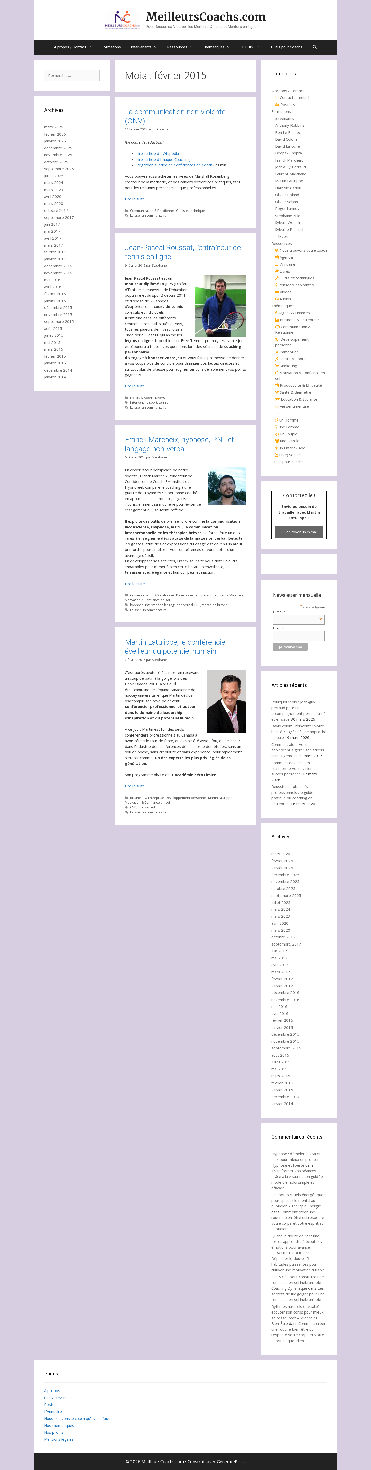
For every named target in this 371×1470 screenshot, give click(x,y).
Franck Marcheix (231, 595)
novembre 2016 (58, 272)
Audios (285, 298)
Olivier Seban (286, 201)
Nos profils (53, 1432)
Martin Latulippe (220, 797)
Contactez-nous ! (294, 97)
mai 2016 (52, 279)
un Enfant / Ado (291, 447)
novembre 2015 (58, 314)
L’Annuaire (53, 1411)
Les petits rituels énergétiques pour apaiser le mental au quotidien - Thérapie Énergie (298, 1200)
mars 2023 (53, 189)
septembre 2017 (59, 217)
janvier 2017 (55, 258)
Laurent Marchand (290, 173)
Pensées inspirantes (295, 284)
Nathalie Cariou (288, 187)
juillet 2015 (53, 335)
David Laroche (287, 146)
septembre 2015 (59, 321)
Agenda (286, 257)
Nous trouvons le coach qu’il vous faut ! (77, 1418)
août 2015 (53, 328)
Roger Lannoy (287, 208)
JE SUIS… (247, 47)
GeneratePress (231, 1461)
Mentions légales (59, 1439)
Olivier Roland (287, 194)
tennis (163, 402)
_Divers (159, 397)
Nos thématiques (59, 1425)
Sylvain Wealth (287, 222)
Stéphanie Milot (288, 215)
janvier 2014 (55, 376)
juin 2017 (52, 224)
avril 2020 (52, 196)
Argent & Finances (293, 312)
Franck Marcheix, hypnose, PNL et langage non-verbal (179, 444)
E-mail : (297, 612)
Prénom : (280, 628)
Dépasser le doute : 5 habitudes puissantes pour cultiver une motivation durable (298, 1264)
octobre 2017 (56, 210)
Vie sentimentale (294, 406)
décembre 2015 (58, 307)
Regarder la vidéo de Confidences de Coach (174, 164)
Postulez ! (288, 104)
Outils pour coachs (286, 47)
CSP (133, 807)
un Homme (288, 420)
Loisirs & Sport (141, 397)
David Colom (286, 139)
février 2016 (55, 293)
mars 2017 (53, 245)
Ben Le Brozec (288, 132)
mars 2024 (53, 182)
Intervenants (141, 47)
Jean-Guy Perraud (290, 166)
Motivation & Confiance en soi (147, 600)
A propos (52, 1390)
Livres (284, 271)
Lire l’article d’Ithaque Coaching (163, 159)
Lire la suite (135, 198)
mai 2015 (52, 342)
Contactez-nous (58, 1397)
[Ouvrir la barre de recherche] (314, 47)
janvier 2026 (55, 140)
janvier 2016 (55, 300)
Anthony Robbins (289, 125)
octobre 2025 (56, 161)
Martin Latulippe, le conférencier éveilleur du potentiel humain (176, 646)
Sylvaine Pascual (289, 229)
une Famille (289, 440)
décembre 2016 (58, 265)
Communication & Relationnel (152, 210)
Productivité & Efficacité (300, 385)
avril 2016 (52, 286)
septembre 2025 (59, 168)
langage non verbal (178, 604)
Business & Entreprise (147, 797)
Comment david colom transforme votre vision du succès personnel (294, 768)
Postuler (51, 1404)
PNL (197, 604)
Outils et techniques (191, 210)
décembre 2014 (58, 370)
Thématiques (214, 47)
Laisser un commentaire (148, 215)
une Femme (288, 426)
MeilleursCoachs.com (206, 17)
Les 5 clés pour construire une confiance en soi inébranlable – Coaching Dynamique (297, 1282)
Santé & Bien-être (295, 392)
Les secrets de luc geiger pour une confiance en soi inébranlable (298, 1293)
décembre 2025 (58, 147)
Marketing (288, 365)
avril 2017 (52, 238)
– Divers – (284, 236)
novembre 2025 (58, 154)
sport (153, 402)
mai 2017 (52, 231)
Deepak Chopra (288, 152)
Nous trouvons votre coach (303, 250)
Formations (111, 47)
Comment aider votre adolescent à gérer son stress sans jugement (297, 750)
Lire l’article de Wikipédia (157, 153)
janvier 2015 (55, 362)
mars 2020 (53, 203)
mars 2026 (53, 126)
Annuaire (287, 264)
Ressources (177, 47)
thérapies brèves (215, 604)
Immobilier (288, 351)
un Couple (288, 433)
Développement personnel (196, 595)
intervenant (139, 402)
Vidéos (285, 291)
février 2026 (55, 134)
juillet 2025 (53, 175)
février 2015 (55, 356)
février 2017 (55, 251)
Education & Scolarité (298, 399)
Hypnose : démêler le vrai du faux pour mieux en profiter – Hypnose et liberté (296, 1159)
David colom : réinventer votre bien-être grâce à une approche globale (298, 731)
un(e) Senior (289, 454)
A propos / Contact (70, 47)
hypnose (137, 604)
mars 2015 (53, 349)
